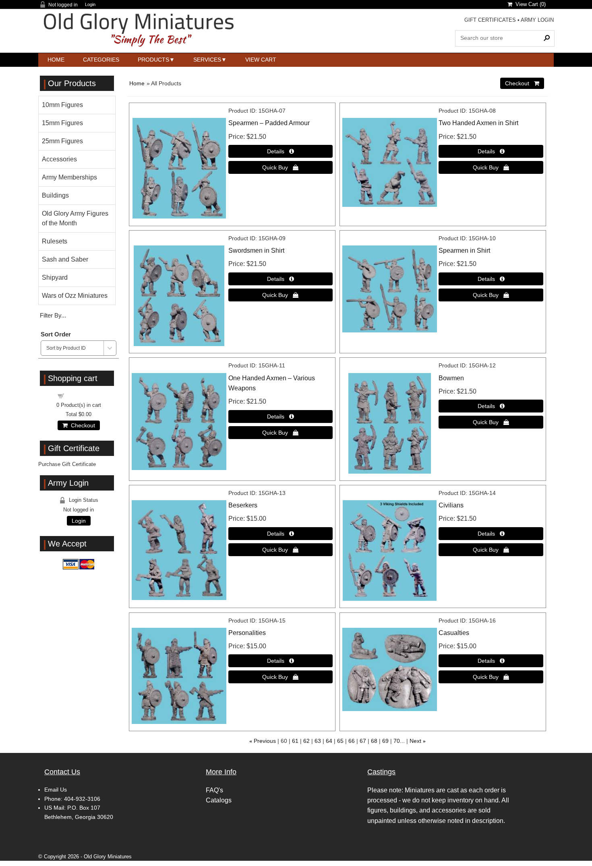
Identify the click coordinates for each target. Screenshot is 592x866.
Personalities (247, 632)
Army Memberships (69, 177)
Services (207, 59)
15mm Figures (62, 123)
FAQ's (214, 790)
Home (56, 59)
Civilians (451, 505)
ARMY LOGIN (537, 20)
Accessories (59, 159)
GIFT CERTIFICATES (490, 20)
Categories (101, 59)
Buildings (55, 195)
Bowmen (451, 378)
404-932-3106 (82, 799)
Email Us (55, 789)
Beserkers (242, 505)
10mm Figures (62, 104)
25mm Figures (62, 141)
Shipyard (55, 277)
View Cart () (529, 4)
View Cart (260, 59)
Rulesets (54, 241)
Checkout (81, 425)
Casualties (454, 632)
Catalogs (219, 800)
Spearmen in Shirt (464, 250)
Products (153, 59)
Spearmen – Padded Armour (269, 123)
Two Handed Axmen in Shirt (478, 123)
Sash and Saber (65, 259)
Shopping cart (83, 395)
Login (90, 4)
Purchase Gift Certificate (67, 464)
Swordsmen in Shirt (256, 250)
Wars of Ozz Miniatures (75, 295)
